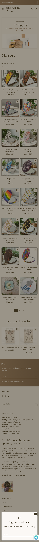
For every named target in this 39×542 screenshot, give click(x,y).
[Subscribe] (34, 534)
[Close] (35, 514)
